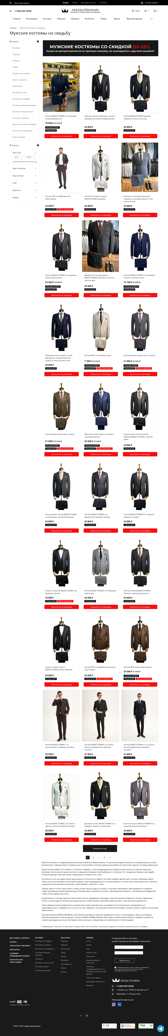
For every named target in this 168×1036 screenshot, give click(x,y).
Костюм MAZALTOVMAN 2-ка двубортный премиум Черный (97, 515)
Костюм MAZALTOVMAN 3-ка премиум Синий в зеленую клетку (139, 276)
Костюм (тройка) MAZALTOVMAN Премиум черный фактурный (137, 591)
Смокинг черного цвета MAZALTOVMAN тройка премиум (58, 668)
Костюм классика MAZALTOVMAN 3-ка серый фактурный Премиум (139, 824)
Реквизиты (90, 956)
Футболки (64, 960)
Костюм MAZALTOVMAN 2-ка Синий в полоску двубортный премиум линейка (139, 747)
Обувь (63, 952)
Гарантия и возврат (20, 946)
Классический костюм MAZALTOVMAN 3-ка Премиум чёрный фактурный (61, 515)
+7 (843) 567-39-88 (22, 11)
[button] (25, 168)
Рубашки (64, 945)
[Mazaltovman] (84, 11)
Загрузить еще (100, 848)
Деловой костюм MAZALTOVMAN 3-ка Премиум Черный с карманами (99, 824)
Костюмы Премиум (42, 970)
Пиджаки (64, 941)
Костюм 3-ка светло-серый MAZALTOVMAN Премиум (95, 197)
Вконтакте (81, 1015)
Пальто (63, 968)
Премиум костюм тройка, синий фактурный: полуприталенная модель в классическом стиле (58, 358)
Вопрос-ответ (91, 952)
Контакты (15, 949)
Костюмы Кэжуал (42, 966)
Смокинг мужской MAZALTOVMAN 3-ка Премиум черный (61, 591)
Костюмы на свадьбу (43, 941)
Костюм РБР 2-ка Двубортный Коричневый (57, 197)
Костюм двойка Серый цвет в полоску (139, 355)
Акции (88, 945)
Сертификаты (66, 964)
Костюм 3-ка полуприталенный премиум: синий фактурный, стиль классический (138, 198)
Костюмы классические (44, 963)
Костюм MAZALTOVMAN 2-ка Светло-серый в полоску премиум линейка (60, 824)
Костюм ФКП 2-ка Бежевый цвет (97, 355)
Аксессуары (65, 949)
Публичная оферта (93, 978)
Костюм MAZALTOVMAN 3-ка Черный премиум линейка (139, 515)
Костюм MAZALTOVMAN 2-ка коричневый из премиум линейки (59, 745)
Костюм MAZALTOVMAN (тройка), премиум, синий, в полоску (137, 117)
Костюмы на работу (43, 945)
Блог (88, 949)
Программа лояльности (95, 981)
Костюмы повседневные (45, 949)
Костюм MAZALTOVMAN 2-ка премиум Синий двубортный (60, 117)
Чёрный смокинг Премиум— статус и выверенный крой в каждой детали (100, 117)
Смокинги (39, 959)
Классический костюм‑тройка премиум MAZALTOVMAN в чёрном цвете (138, 436)
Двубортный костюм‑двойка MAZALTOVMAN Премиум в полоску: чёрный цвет (99, 277)
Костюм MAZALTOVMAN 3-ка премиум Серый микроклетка (60, 276)
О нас (88, 941)
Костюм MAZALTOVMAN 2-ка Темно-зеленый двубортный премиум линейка (99, 747)
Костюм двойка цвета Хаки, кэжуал (59, 434)
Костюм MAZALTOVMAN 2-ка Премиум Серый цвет (100, 591)
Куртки (63, 972)
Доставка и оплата (20, 938)
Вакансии (90, 985)
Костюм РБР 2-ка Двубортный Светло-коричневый (100, 668)
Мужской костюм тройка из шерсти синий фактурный (99, 435)
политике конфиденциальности (129, 970)
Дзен (86, 1015)
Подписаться (124, 960)
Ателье (13, 942)
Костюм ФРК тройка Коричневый (137, 667)
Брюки (63, 956)
